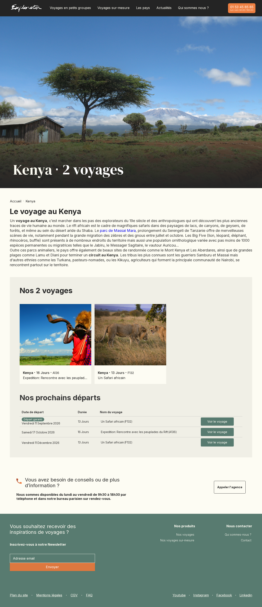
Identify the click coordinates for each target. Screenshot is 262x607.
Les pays (143, 8)
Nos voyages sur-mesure (177, 540)
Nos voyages (185, 534)
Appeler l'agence (229, 487)
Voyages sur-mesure (113, 8)
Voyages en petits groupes (70, 8)
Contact (246, 540)
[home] (26, 9)
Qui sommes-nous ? (238, 534)
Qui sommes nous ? (193, 8)
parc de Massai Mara (118, 230)
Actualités (164, 8)
